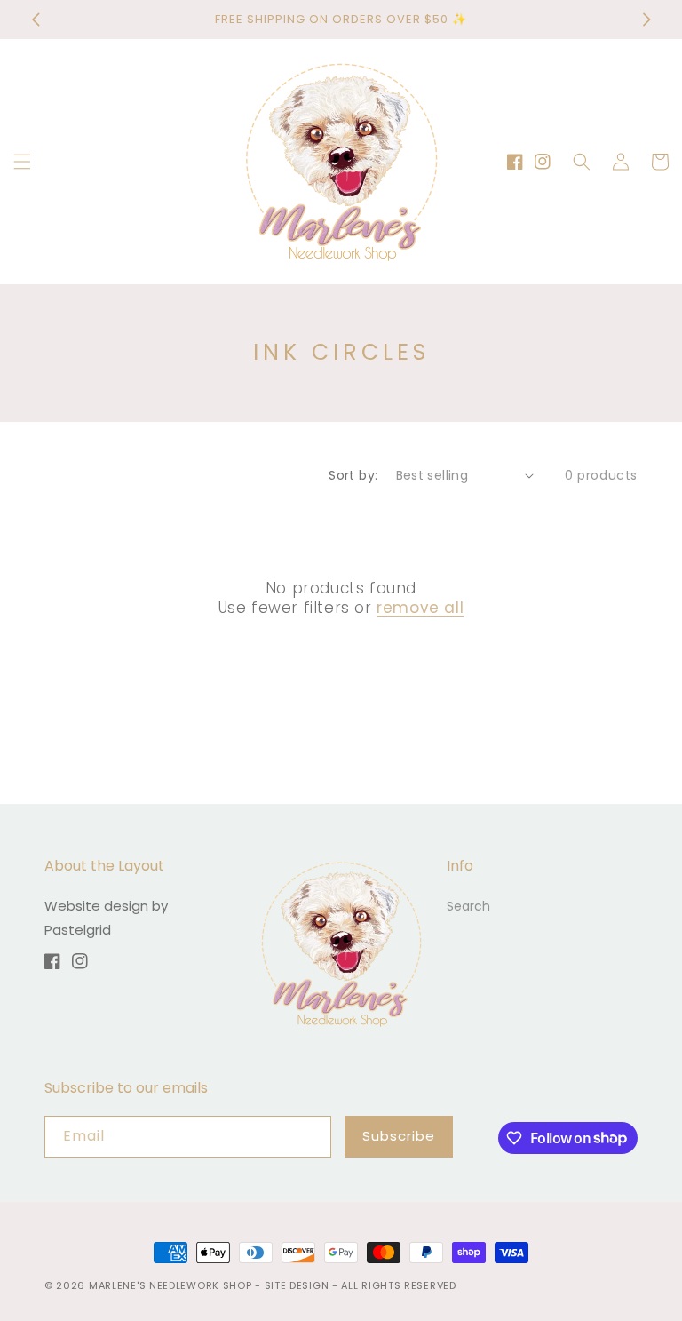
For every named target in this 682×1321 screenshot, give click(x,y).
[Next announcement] (646, 19)
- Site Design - (298, 1285)
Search (468, 906)
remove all (420, 607)
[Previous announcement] (35, 19)
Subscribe (398, 1135)
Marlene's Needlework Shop (170, 1285)
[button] (22, 161)
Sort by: (353, 475)
